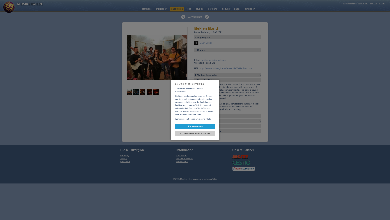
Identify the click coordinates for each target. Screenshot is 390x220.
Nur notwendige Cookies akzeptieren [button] (195, 133)
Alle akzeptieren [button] (195, 126)
